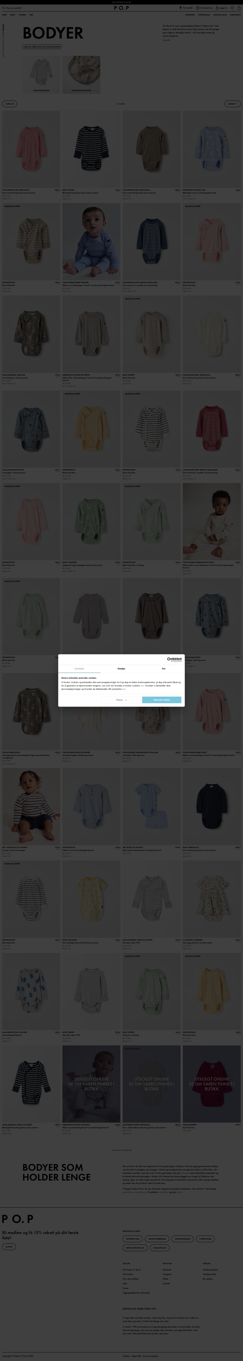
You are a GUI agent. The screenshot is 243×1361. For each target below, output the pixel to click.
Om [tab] (163, 668)
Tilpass (119, 700)
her (142, 685)
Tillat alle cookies (161, 700)
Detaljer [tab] (121, 668)
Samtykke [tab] (79, 668)
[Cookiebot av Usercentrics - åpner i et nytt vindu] (169, 659)
